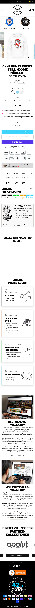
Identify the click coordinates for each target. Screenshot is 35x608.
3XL (20, 105)
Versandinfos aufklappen (17, 173)
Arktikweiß (13, 92)
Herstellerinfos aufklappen (17, 177)
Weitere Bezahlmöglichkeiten (17, 146)
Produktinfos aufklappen (17, 170)
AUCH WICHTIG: (17, 563)
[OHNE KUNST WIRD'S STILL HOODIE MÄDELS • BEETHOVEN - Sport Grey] (10, 272)
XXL (19, 100)
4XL (29, 100)
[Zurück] (3, 547)
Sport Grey (22, 92)
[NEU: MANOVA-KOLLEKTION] (17, 407)
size (17, 97)
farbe (17, 89)
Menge (17, 122)
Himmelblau (17, 92)
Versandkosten (21, 82)
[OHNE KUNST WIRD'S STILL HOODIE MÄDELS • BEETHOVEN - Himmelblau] (8, 272)
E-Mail (7, 225)
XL (14, 100)
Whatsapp (29, 225)
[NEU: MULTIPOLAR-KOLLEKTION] (17, 472)
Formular (17, 225)
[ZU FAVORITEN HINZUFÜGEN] (4, 247)
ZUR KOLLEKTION (17, 456)
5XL (15, 105)
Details (31, 188)
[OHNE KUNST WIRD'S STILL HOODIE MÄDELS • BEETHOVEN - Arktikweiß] (6, 272)
